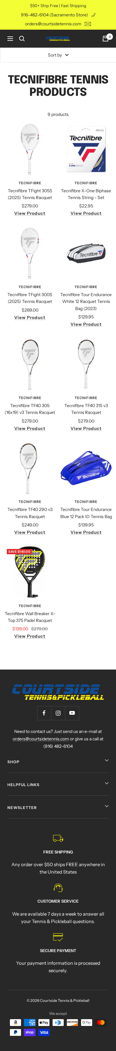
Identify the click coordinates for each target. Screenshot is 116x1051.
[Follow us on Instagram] (58, 713)
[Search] (22, 38)
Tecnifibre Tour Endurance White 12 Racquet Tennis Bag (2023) (86, 301)
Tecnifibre (30, 183)
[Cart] (105, 38)
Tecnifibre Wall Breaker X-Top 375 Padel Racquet (30, 617)
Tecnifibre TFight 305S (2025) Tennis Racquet (30, 194)
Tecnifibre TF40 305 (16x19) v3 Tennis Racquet (30, 409)
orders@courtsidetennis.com (53, 24)
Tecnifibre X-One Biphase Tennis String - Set (86, 194)
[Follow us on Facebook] (44, 713)
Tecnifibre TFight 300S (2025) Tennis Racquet (29, 298)
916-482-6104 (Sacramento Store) (54, 15)
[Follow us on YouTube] (72, 713)
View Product (29, 213)
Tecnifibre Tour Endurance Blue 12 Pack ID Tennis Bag (86, 513)
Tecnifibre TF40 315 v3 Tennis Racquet (86, 409)
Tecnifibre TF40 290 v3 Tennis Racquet (30, 513)
